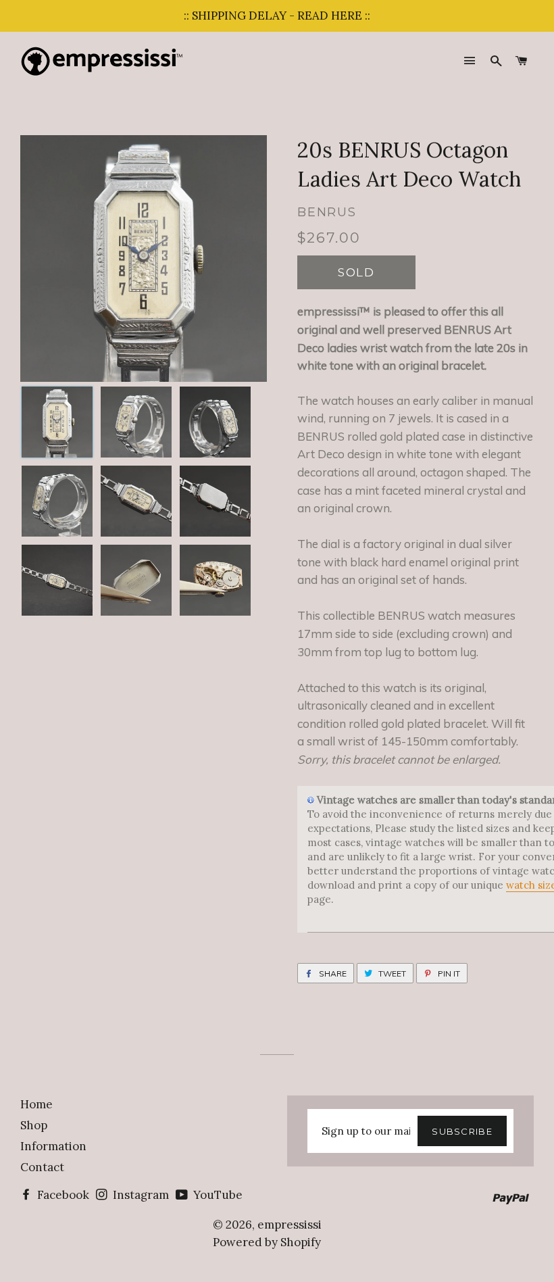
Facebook (61, 1194)
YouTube (217, 1194)
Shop (33, 1125)
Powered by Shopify (267, 1242)
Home (36, 1104)
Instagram (139, 1194)
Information (53, 1146)
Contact (42, 1167)
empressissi (289, 1224)
